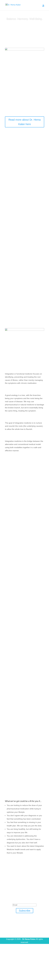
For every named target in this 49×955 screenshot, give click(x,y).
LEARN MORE (24, 27)
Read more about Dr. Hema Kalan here (24, 122)
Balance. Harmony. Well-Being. (25, 18)
